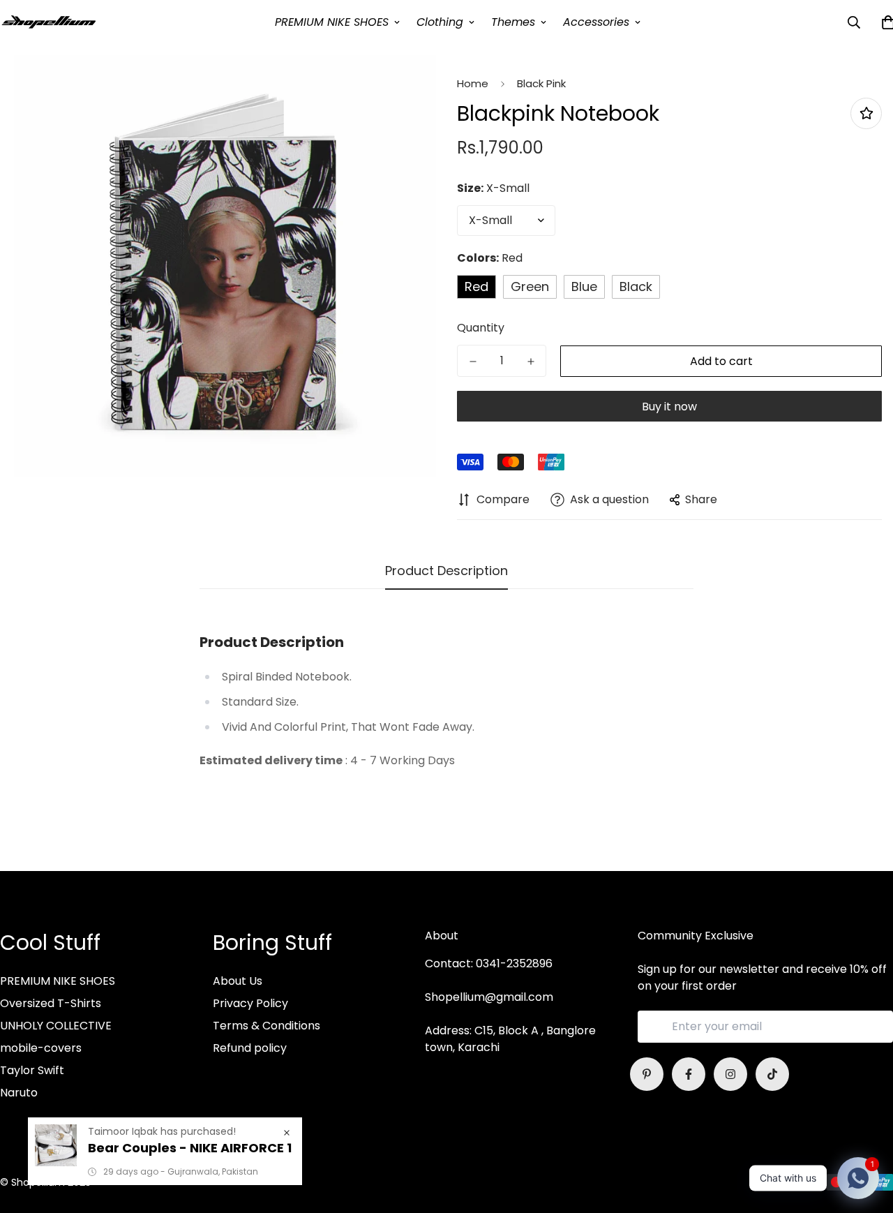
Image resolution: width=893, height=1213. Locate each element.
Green (530, 286)
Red (476, 286)
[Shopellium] (49, 22)
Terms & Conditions (266, 1026)
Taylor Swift (32, 1070)
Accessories (596, 22)
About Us (237, 981)
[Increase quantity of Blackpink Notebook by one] (531, 361)
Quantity (480, 328)
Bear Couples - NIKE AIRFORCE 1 (190, 1147)
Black (636, 286)
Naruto (19, 1093)
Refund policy (250, 1048)
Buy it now (669, 407)
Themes (513, 22)
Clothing (440, 22)
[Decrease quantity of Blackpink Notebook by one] (473, 361)
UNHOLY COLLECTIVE (56, 1026)
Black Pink (541, 83)
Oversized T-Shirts (50, 1003)
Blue (584, 286)
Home (472, 83)
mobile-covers (41, 1048)
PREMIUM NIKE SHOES (332, 22)
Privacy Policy (250, 1003)
